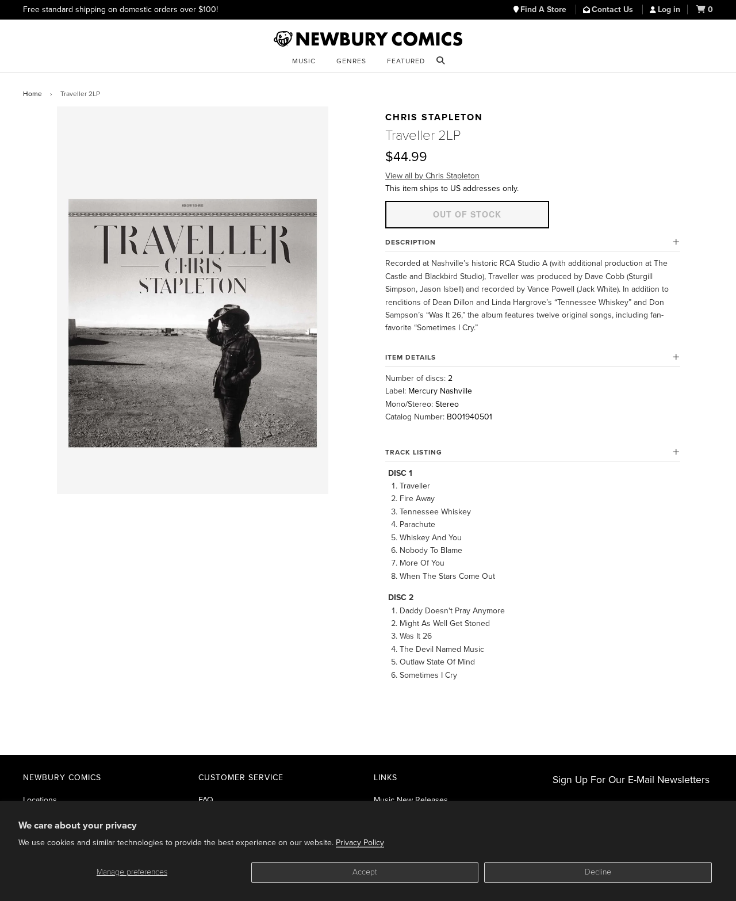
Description (410, 242)
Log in (669, 9)
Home (32, 94)
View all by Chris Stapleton (432, 176)
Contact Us (613, 9)
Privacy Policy (360, 842)
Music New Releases (411, 800)
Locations (40, 800)
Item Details (410, 357)
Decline (598, 872)
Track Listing (413, 452)
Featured (406, 61)
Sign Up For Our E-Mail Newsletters (631, 780)
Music (304, 61)
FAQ (205, 800)
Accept (364, 872)
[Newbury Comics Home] (368, 39)
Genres (351, 61)
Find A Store (544, 9)
